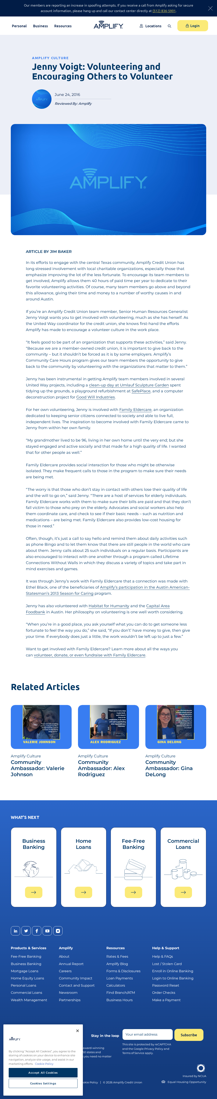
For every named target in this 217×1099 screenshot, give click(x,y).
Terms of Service (133, 1053)
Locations (153, 25)
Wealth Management (29, 1000)
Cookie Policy (88, 1082)
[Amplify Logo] (108, 25)
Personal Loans (23, 985)
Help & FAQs (162, 956)
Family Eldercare (135, 409)
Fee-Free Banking (26, 956)
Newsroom (68, 993)
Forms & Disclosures (123, 971)
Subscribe (189, 1034)
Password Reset (165, 985)
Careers (65, 971)
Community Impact (75, 978)
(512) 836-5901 (164, 10)
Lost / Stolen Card (167, 964)
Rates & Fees (117, 956)
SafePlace (141, 391)
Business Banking (26, 964)
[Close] (77, 1030)
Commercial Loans (26, 993)
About (64, 956)
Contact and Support (77, 985)
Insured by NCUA (194, 1076)
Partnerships (70, 1000)
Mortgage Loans (24, 971)
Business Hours (119, 1000)
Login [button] (195, 25)
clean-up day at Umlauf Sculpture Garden (129, 385)
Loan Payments (119, 978)
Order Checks (163, 993)
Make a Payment (166, 1000)
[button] (170, 29)
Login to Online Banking (172, 978)
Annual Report (71, 964)
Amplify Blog (117, 964)
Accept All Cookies (43, 1072)
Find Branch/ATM (120, 993)
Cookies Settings (43, 1083)
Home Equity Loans (27, 978)
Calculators (115, 985)
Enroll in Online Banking (172, 971)
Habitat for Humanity (109, 606)
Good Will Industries (95, 397)
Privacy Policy (153, 1048)
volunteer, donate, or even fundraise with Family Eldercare (89, 655)
